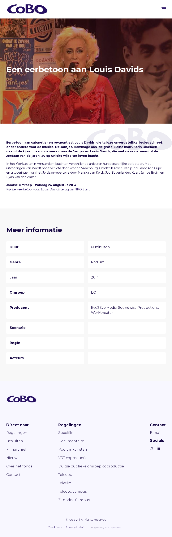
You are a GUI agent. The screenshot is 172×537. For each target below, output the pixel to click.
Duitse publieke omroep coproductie (91, 466)
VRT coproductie (72, 458)
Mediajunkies (113, 527)
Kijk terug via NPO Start (48, 189)
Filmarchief (16, 449)
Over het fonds (19, 466)
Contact (13, 475)
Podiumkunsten (72, 449)
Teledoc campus (72, 491)
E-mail (155, 433)
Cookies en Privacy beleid (66, 527)
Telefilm (65, 483)
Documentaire (71, 441)
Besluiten (14, 441)
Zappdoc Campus (74, 500)
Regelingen (16, 433)
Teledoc (65, 475)
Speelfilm (66, 433)
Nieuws (12, 458)
